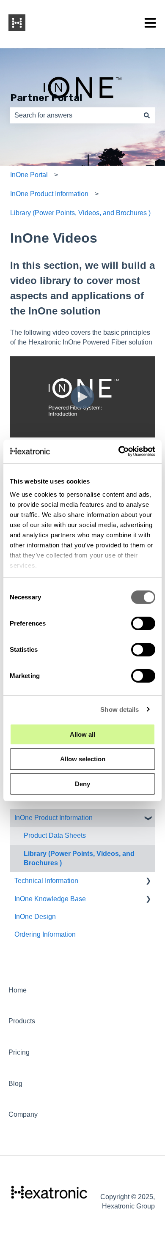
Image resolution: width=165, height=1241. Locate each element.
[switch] (143, 623)
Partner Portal (46, 98)
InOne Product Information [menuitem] (53, 817)
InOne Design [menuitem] (35, 916)
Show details (119, 709)
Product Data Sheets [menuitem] (55, 835)
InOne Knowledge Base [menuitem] (50, 898)
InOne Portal (29, 174)
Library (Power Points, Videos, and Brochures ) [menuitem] (79, 858)
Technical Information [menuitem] (46, 880)
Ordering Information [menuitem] (45, 934)
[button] (148, 818)
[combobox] (74, 115)
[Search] (147, 115)
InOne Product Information (49, 193)
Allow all (82, 734)
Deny (82, 783)
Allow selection (82, 759)
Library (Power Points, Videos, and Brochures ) (80, 212)
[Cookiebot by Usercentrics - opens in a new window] (118, 451)
